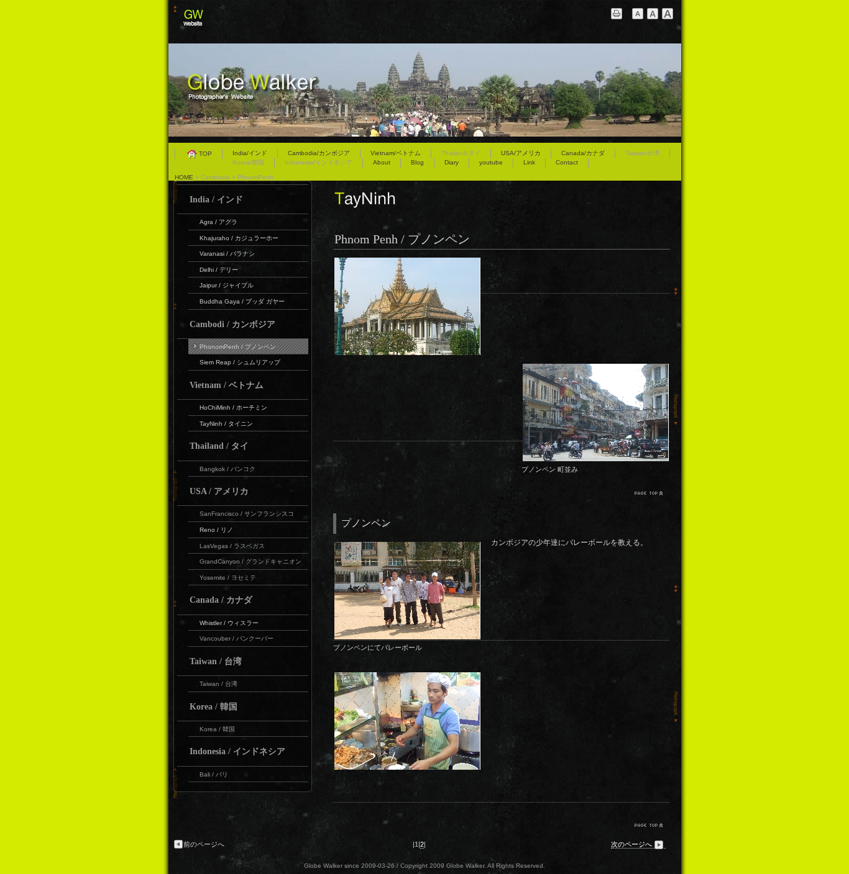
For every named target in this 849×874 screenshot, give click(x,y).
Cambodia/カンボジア (319, 153)
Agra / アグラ (218, 221)
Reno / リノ (216, 529)
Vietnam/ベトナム (395, 153)
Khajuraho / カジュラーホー (239, 238)
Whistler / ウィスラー (229, 622)
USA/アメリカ (521, 153)
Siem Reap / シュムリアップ (240, 362)
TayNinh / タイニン (226, 423)
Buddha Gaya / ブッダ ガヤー (242, 301)
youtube (491, 162)
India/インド (249, 153)
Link (529, 162)
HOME (184, 177)
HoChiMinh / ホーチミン (233, 407)
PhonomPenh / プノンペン (238, 346)
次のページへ (631, 844)
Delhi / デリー (219, 269)
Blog (417, 162)
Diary (451, 162)
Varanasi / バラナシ (227, 253)
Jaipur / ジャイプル (227, 285)
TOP (205, 153)
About (381, 162)
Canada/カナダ (583, 153)
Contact (567, 162)
